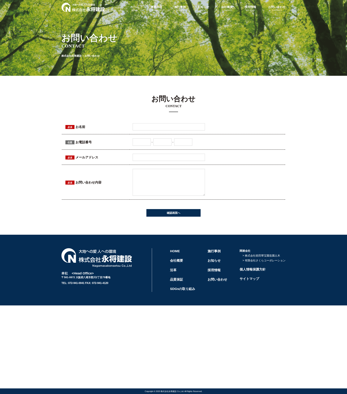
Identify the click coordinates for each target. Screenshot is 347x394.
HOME (175, 251)
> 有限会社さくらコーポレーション (264, 260)
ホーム (134, 8)
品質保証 (176, 279)
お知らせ (203, 8)
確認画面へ (173, 212)
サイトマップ (249, 279)
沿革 (173, 270)
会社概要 (227, 8)
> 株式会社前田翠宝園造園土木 (261, 255)
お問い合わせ (277, 8)
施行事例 (180, 8)
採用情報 (250, 8)
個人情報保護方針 (253, 269)
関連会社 (245, 250)
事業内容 (156, 8)
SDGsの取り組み (182, 289)
